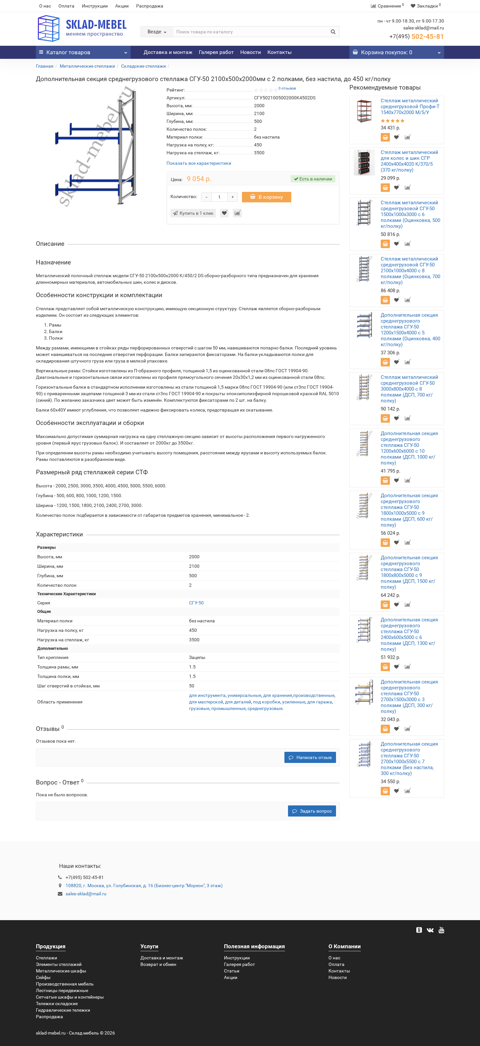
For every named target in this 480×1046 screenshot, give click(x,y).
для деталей (238, 701)
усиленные (293, 701)
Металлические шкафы (61, 970)
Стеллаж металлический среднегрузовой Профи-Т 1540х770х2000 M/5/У (410, 106)
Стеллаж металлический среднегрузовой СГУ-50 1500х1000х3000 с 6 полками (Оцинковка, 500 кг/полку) (410, 214)
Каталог (68, 52)
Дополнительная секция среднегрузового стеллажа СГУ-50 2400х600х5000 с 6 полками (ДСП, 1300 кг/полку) (409, 634)
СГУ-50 (196, 602)
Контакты (279, 52)
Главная (45, 66)
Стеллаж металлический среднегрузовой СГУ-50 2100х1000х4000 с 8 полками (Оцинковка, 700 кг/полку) (410, 270)
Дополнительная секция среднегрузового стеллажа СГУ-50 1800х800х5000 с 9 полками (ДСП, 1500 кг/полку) (409, 572)
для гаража (319, 701)
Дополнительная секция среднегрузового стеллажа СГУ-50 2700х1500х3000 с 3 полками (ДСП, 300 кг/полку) (409, 696)
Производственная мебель (65, 984)
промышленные (228, 708)
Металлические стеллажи (87, 66)
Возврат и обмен (158, 964)
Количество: (183, 196)
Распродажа (149, 5)
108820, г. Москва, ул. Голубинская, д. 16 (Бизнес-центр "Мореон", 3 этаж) (144, 885)
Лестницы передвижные (62, 990)
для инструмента (207, 695)
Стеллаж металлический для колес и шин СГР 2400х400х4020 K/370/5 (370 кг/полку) (409, 161)
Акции (122, 5)
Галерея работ (216, 52)
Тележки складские (57, 1003)
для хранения (277, 695)
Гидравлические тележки (63, 1010)
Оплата (66, 5)
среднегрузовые (265, 708)
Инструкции (95, 5)
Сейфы (43, 977)
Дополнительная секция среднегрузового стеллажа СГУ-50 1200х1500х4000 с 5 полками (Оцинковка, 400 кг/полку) (410, 329)
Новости (250, 52)
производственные (313, 695)
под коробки (266, 701)
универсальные (244, 695)
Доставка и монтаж (168, 52)
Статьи (231, 970)
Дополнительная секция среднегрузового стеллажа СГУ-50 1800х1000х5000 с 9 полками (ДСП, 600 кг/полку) (409, 510)
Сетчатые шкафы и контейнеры (70, 997)
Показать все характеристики (199, 163)
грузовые (199, 708)
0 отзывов (287, 88)
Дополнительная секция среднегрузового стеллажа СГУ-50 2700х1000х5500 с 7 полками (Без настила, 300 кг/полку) (409, 758)
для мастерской (206, 701)
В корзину (271, 197)
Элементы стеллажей (59, 964)
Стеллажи (46, 957)
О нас (45, 5)
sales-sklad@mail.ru (86, 893)
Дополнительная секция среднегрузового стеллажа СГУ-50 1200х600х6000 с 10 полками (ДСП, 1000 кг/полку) (409, 448)
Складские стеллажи (143, 66)
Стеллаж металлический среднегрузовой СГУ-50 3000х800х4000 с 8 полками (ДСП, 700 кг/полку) (409, 389)
